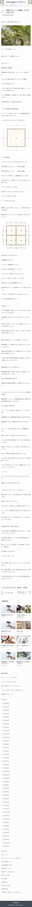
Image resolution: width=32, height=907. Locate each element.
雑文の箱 (5, 889)
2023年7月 (6, 829)
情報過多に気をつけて (7, 694)
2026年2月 (6, 724)
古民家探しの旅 (7, 865)
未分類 (5, 878)
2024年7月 (6, 788)
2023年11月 (6, 815)
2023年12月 (6, 812)
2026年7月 (6, 707)
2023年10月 (6, 819)
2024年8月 (6, 785)
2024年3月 (6, 802)
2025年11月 (6, 734)
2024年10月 (6, 778)
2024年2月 (6, 805)
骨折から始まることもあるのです (12, 892)
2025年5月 (6, 754)
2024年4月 (6, 798)
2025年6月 (6, 751)
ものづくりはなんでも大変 (8, 682)
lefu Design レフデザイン (16, 2)
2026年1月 (6, 727)
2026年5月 (6, 713)
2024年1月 (6, 809)
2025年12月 (6, 730)
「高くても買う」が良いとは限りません (12, 690)
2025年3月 (6, 761)
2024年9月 (6, 781)
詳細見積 (25, 587)
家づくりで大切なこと (8, 15)
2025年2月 (6, 764)
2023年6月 (6, 832)
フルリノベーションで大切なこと (12, 858)
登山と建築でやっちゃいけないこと (11, 686)
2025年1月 (6, 768)
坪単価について (5, 306)
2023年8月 (6, 826)
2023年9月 (6, 822)
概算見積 (19, 587)
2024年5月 (6, 795)
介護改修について (8, 861)
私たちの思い (7, 885)
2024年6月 (6, 792)
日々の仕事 (6, 875)
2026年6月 (6, 710)
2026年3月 (6, 720)
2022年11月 (6, 846)
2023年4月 (6, 839)
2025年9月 (6, 741)
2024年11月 (6, 775)
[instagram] (14, 903)
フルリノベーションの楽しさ (9, 677)
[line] (16, 903)
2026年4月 (6, 717)
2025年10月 (6, 737)
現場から (5, 882)
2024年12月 (6, 771)
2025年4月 (6, 758)
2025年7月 (6, 747)
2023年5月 (6, 836)
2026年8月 (6, 703)
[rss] (18, 903)
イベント (5, 855)
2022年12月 (6, 843)
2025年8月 (6, 744)
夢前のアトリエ (7, 868)
